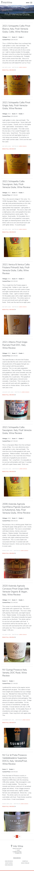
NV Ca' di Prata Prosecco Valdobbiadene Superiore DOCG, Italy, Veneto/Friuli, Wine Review (14, 759)
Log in (18, 850)
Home (3, 7)
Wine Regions (11, 7)
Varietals (25, 861)
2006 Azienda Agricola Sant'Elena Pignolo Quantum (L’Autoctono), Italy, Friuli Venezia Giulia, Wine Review (16, 508)
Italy (22, 7)
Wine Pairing (9, 863)
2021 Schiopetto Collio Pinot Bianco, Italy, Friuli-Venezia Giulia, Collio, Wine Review (16, 28)
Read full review (8, 70)
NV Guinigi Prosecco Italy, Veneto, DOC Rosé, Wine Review (14, 672)
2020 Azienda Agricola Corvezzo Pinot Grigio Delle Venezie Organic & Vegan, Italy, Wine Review (15, 590)
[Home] (2, 2)
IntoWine (7, 2)
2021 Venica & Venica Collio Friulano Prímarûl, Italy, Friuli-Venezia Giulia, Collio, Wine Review (16, 269)
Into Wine (18, 846)
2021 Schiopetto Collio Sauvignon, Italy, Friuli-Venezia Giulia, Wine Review (16, 184)
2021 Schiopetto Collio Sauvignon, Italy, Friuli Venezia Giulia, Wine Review (16, 430)
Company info (18, 853)
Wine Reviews (9, 861)
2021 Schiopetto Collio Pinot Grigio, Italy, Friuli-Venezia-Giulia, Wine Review (16, 105)
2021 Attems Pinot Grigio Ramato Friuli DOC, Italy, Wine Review (14, 345)
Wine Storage (25, 863)
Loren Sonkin (23, 67)
